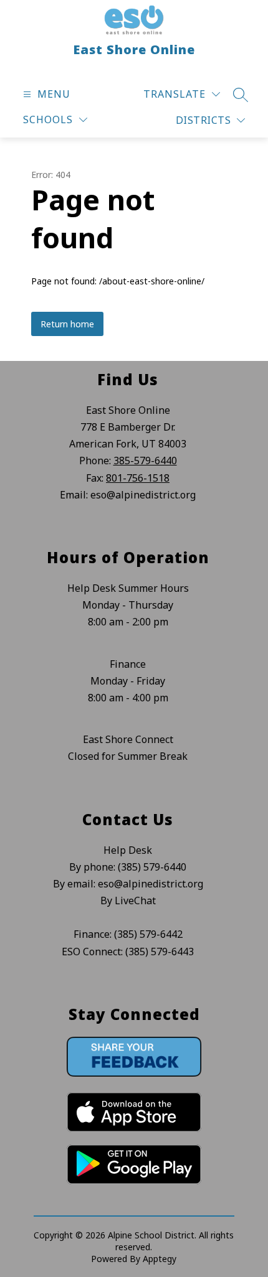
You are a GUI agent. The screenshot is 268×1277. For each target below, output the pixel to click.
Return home (67, 324)
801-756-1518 (138, 478)
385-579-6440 (145, 460)
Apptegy (159, 1259)
